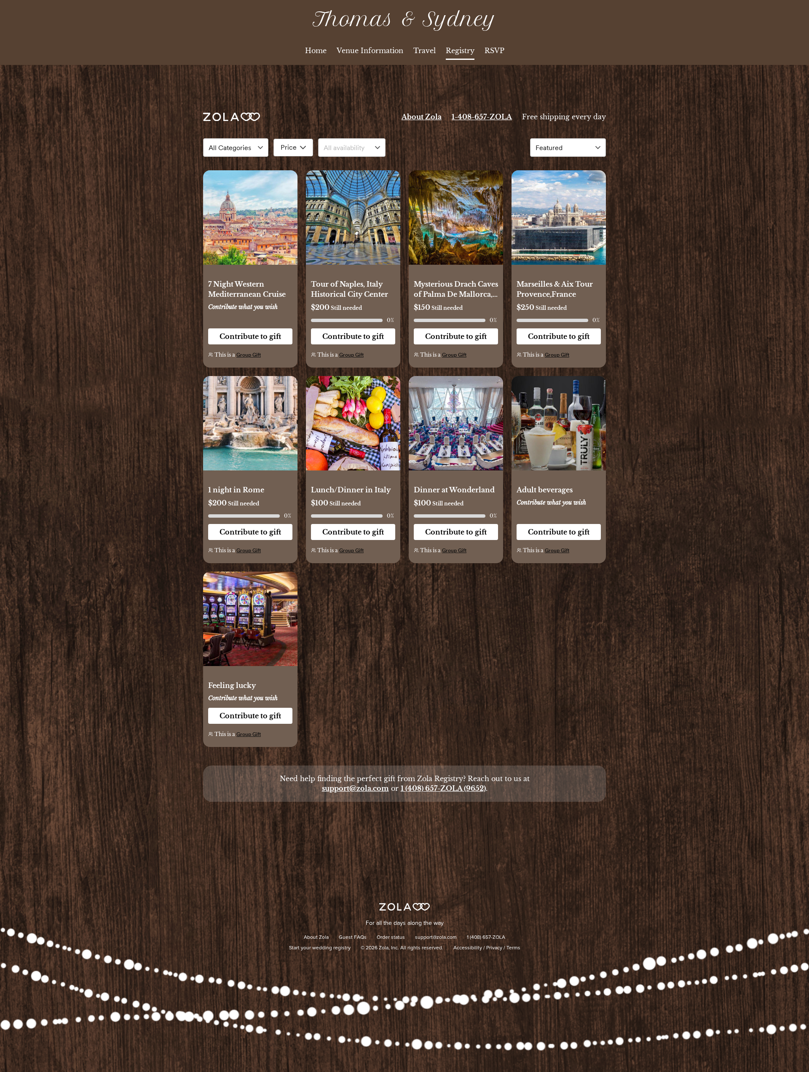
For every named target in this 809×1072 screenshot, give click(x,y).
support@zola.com (355, 788)
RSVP (494, 50)
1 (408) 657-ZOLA (486, 937)
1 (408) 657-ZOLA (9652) (443, 788)
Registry (460, 50)
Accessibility (467, 948)
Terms (513, 948)
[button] (250, 222)
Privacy (494, 948)
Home (316, 50)
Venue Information (370, 50)
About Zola (422, 117)
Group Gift (248, 355)
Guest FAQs (353, 937)
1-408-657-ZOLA (482, 117)
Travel (424, 50)
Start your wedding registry (320, 948)
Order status (391, 937)
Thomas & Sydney (404, 19)
